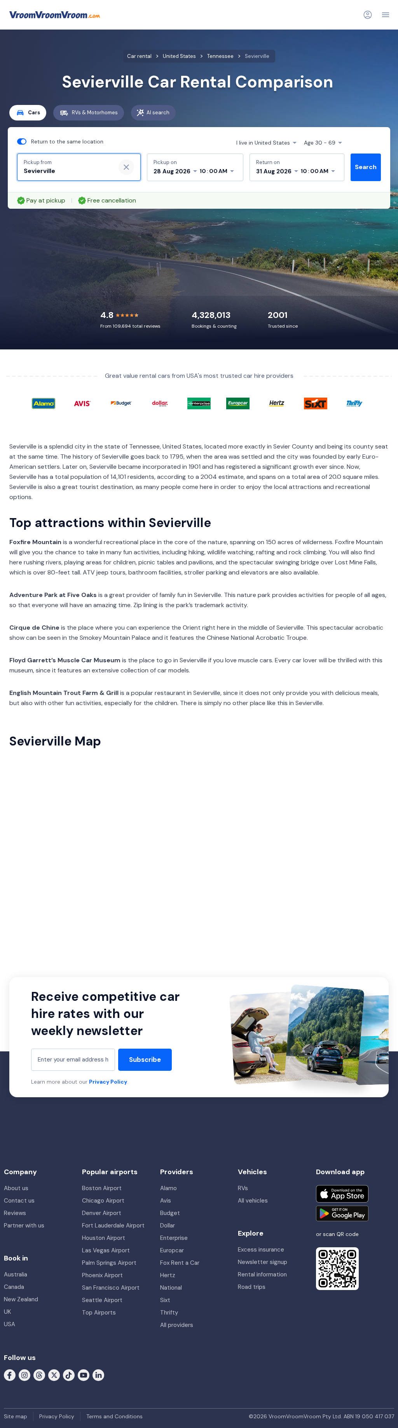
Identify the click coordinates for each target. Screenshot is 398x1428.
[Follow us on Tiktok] (69, 1375)
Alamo (168, 1188)
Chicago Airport (103, 1201)
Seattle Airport (102, 1300)
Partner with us (24, 1225)
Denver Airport (101, 1213)
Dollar (167, 1225)
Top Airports (99, 1312)
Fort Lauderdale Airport (113, 1225)
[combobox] (66, 171)
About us (16, 1188)
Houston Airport (103, 1238)
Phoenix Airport (102, 1275)
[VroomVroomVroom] (54, 14)
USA (9, 1324)
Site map (15, 1416)
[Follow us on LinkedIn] (98, 1375)
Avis (165, 1201)
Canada (14, 1287)
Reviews (15, 1213)
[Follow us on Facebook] (10, 1375)
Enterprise (174, 1238)
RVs (243, 1188)
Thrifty (169, 1312)
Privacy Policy (108, 1081)
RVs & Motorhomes (95, 112)
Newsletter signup (262, 1262)
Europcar (172, 1250)
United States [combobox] (263, 142)
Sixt (165, 1300)
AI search (158, 112)
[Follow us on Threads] (39, 1375)
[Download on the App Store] (342, 1194)
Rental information (262, 1274)
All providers (176, 1325)
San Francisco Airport (111, 1288)
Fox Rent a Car (179, 1263)
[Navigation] (385, 15)
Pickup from (38, 162)
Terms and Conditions (114, 1416)
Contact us (19, 1201)
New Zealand (21, 1299)
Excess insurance (261, 1249)
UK (7, 1312)
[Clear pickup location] (126, 167)
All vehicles (253, 1201)
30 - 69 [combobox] (319, 142)
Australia (15, 1274)
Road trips (251, 1287)
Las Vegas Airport (106, 1250)
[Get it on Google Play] (342, 1213)
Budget (170, 1213)
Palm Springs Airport (109, 1263)
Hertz (167, 1275)
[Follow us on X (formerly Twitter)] (54, 1375)
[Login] (367, 14)
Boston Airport (102, 1188)
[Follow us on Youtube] (83, 1375)
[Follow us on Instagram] (24, 1375)
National (171, 1288)
